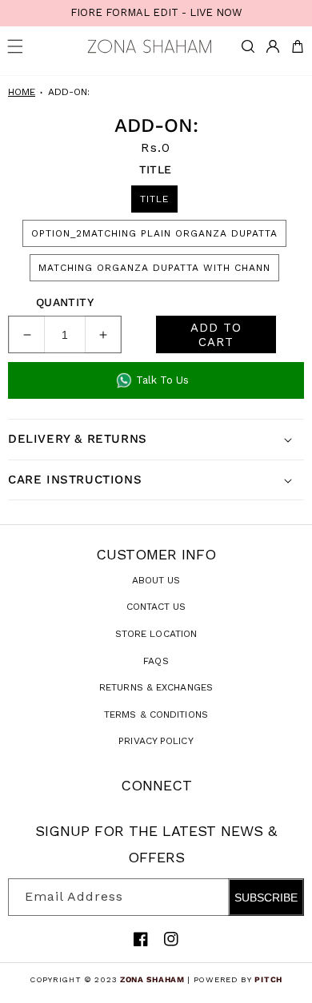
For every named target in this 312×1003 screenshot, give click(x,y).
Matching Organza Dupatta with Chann (154, 267)
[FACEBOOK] (141, 939)
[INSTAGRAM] (171, 939)
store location (156, 633)
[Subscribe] (285, 897)
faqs (155, 661)
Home (21, 92)
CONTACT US (156, 606)
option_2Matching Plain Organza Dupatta (154, 233)
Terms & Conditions (156, 714)
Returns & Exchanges (156, 687)
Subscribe (266, 897)
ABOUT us (156, 580)
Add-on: (69, 92)
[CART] (297, 46)
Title (154, 199)
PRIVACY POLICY (155, 740)
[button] (248, 46)
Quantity (65, 302)
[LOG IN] (272, 46)
